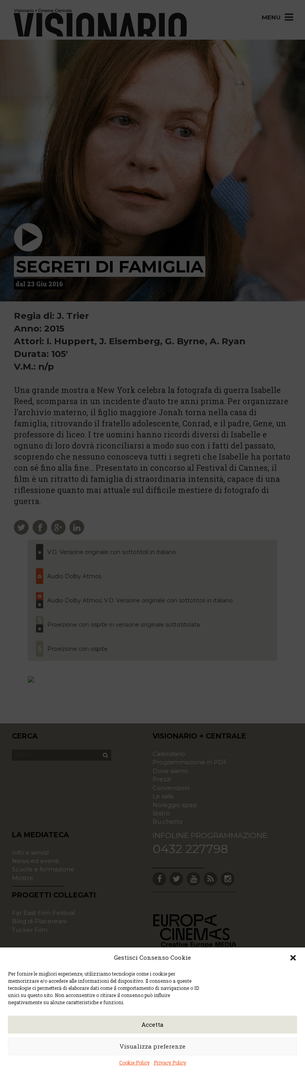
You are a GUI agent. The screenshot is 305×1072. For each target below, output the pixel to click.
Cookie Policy (134, 1062)
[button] (293, 958)
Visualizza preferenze (152, 1046)
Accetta (152, 1024)
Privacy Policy (170, 1062)
